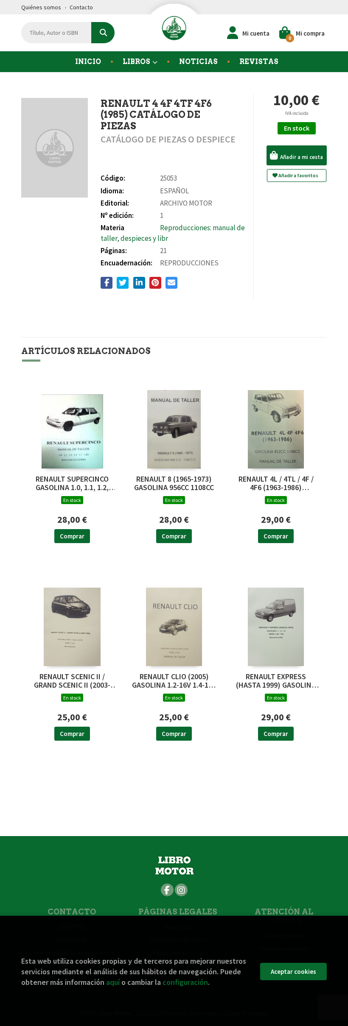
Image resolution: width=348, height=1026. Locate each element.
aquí (113, 982)
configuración (185, 982)
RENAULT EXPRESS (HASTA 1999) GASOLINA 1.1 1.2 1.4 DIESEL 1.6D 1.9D (276, 680)
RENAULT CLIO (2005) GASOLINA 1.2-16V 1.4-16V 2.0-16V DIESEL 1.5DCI (174, 680)
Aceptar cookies (293, 971)
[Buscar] (103, 32)
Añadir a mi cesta (301, 157)
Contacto (81, 7)
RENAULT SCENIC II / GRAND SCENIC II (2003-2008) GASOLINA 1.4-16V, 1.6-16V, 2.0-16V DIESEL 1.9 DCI (72, 680)
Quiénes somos (41, 7)
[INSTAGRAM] (181, 890)
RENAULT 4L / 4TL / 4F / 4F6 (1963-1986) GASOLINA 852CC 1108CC (276, 483)
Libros (137, 62)
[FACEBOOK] (167, 890)
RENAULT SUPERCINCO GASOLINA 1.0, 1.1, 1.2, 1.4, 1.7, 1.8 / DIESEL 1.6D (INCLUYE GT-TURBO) (72, 483)
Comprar (72, 536)
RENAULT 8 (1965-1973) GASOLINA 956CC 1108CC (174, 483)
